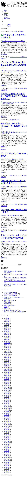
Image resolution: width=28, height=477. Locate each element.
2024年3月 (6, 336)
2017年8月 (6, 429)
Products (6, 13)
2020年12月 (7, 367)
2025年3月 (6, 331)
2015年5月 (6, 469)
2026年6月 (6, 321)
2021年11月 (7, 354)
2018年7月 (6, 415)
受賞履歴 (3, 149)
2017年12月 (7, 424)
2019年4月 (6, 400)
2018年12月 (7, 406)
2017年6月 (6, 433)
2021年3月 (6, 362)
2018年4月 (6, 418)
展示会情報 (7, 302)
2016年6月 (6, 449)
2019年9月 (6, 392)
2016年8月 (6, 446)
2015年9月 (6, 462)
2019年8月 (6, 393)
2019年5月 (6, 398)
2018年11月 (7, 408)
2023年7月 (6, 338)
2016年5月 (6, 451)
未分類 (5, 307)
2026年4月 (6, 323)
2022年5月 (6, 349)
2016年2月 (6, 454)
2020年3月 (6, 382)
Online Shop (7, 18)
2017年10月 (7, 426)
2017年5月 (6, 434)
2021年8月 (6, 357)
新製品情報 (7, 303)
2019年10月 (7, 390)
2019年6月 (6, 397)
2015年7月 (6, 465)
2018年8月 (6, 413)
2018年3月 (6, 420)
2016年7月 (6, 447)
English (9, 25)
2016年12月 (7, 441)
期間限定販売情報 (9, 305)
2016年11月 (7, 442)
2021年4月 (6, 361)
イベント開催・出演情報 (16, 31)
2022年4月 (6, 351)
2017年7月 (6, 431)
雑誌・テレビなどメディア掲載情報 (14, 312)
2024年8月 (6, 333)
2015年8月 (6, 464)
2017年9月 (6, 428)
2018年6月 (6, 416)
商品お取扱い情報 (15, 119)
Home (5, 10)
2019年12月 (7, 387)
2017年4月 (6, 436)
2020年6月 (6, 377)
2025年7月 (6, 328)
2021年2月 (6, 364)
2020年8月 (6, 374)
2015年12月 (7, 457)
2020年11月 (7, 369)
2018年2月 (6, 421)
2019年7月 (6, 395)
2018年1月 (6, 423)
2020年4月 (6, 380)
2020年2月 (6, 384)
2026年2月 (6, 326)
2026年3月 (6, 325)
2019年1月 (6, 405)
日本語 (9, 24)
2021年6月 (6, 359)
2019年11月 (7, 388)
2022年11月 (7, 344)
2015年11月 (7, 459)
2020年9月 (6, 372)
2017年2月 (6, 439)
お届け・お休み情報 (9, 295)
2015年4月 (6, 470)
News (5, 14)
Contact (6, 17)
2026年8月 (6, 318)
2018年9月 (6, 411)
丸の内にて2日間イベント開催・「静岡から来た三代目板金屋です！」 (14, 96)
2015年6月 (6, 467)
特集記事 (3, 58)
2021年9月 (6, 356)
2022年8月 (6, 348)
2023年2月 (6, 341)
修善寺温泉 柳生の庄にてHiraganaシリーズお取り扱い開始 (14, 125)
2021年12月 (7, 352)
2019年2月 (6, 403)
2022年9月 (6, 346)
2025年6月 (6, 330)
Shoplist (6, 15)
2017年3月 (6, 438)
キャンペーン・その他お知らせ (18, 57)
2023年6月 (6, 339)
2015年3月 (6, 472)
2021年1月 (6, 366)
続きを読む (4, 54)
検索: (2, 264)
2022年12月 (7, 343)
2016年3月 (6, 452)
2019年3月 (6, 402)
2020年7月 (6, 375)
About (5, 11)
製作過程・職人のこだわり (11, 310)
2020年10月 (7, 370)
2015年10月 (7, 460)
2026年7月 (6, 320)
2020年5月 (6, 379)
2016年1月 (6, 456)
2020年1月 (6, 385)
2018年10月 (7, 410)
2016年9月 (6, 444)
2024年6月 (6, 334)
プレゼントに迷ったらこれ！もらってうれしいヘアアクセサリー (13, 64)
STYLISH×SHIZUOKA (10, 292)
